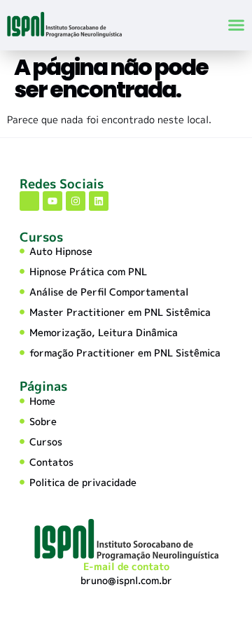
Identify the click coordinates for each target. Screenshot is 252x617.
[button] (236, 25)
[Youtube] (52, 201)
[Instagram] (75, 201)
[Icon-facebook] (29, 201)
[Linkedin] (98, 201)
